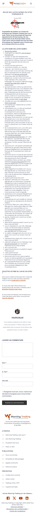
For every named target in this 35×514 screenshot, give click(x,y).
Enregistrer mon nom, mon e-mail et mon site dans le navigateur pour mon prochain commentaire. (17, 394)
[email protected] (21, 74)
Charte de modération (17, 511)
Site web (5, 381)
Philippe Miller (17, 317)
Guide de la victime (18, 280)
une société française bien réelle (18, 82)
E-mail (5, 372)
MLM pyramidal (10, 103)
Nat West (23, 99)
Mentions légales (17, 507)
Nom (4, 363)
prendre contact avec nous (12, 289)
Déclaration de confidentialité (17, 509)
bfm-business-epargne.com (15, 137)
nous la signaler (8, 298)
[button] (3, 3)
